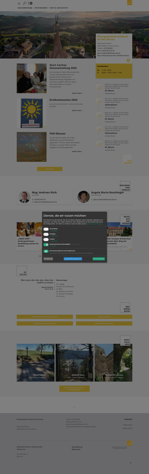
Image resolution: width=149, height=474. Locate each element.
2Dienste (53, 231)
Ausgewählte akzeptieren (72, 259)
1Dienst (53, 246)
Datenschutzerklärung (94, 224)
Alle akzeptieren (98, 259)
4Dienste (53, 236)
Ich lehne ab (48, 259)
